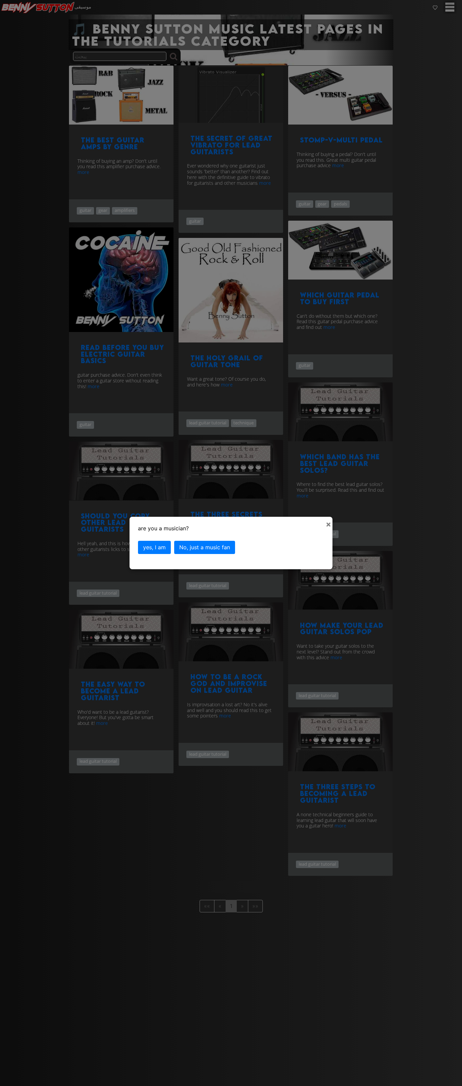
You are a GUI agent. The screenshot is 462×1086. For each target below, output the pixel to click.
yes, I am (154, 547)
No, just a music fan (204, 547)
